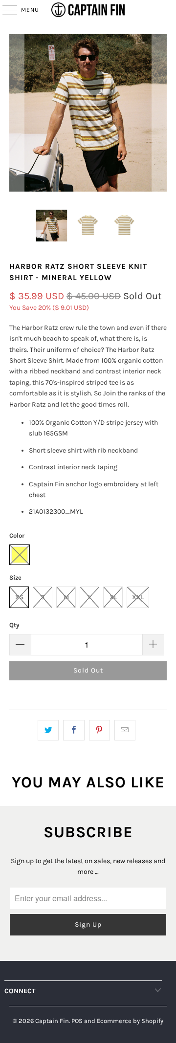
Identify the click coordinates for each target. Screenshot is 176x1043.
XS (19, 597)
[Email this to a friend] (124, 730)
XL (113, 597)
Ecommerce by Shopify (130, 1020)
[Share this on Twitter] (48, 730)
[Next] (159, 114)
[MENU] (5, 10)
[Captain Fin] (88, 10)
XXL (138, 597)
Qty (14, 625)
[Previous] (16, 114)
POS (77, 1020)
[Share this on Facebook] (73, 730)
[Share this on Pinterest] (99, 730)
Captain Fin (52, 1020)
